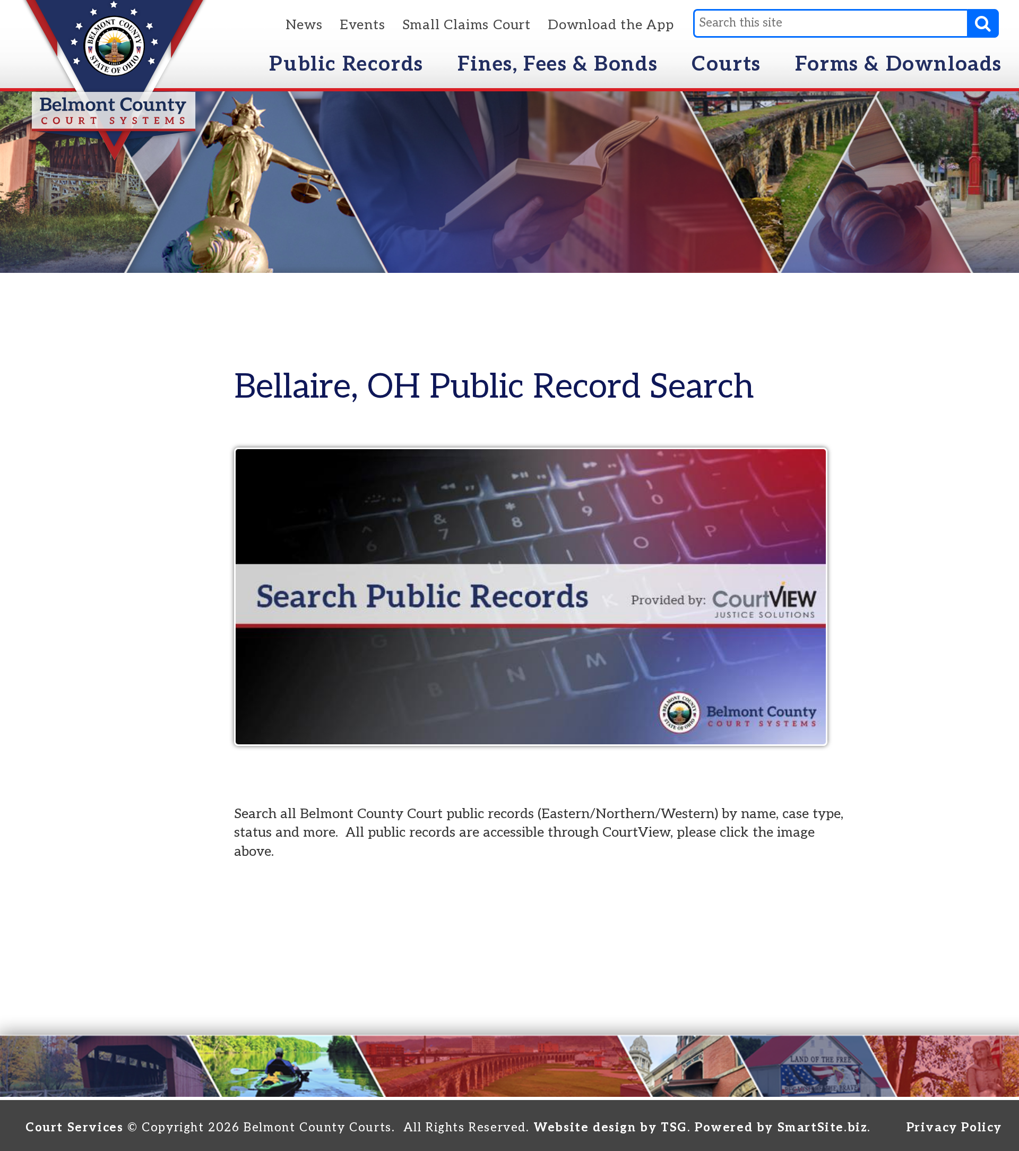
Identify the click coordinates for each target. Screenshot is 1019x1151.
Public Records (346, 64)
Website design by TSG (610, 1128)
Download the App (611, 25)
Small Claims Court (466, 25)
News (304, 25)
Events (362, 25)
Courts (726, 64)
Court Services (74, 1128)
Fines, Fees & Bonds (557, 64)
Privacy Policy (954, 1128)
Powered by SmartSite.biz (781, 1128)
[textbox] (830, 23)
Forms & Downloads (898, 64)
